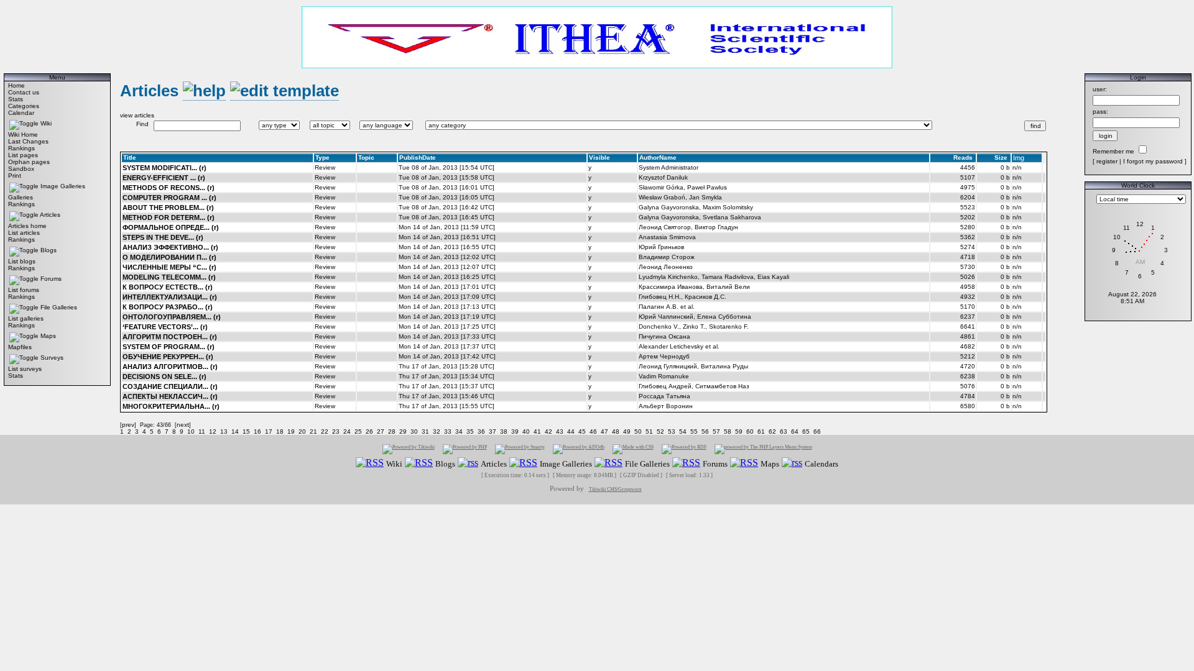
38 (503, 431)
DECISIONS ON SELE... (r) (164, 376)
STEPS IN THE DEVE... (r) (163, 237)
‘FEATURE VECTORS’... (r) (165, 327)
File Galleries (58, 307)
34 (459, 431)
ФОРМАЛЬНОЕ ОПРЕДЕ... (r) (171, 227)
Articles (50, 214)
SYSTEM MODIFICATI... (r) (164, 167)
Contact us (23, 92)
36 (481, 431)
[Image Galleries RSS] (523, 463)
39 (515, 431)
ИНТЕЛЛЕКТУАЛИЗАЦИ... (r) (170, 297)
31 (425, 431)
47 (604, 431)
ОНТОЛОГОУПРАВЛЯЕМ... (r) (172, 317)
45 (582, 431)
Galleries (20, 197)
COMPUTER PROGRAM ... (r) (169, 197)
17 (268, 431)
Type (322, 157)
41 (537, 431)
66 (817, 431)
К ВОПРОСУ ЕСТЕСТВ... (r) (168, 287)
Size (1000, 157)
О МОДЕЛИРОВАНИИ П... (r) (169, 257)
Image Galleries (62, 186)
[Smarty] (520, 449)
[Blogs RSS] (419, 463)
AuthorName (658, 157)
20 (302, 431)
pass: (1100, 111)
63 (783, 431)
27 (380, 431)
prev (128, 424)
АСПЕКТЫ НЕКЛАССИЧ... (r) (170, 396)
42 (548, 431)
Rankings (21, 148)
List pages (23, 155)
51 (649, 431)
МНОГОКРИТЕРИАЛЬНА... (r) (171, 406)
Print (14, 175)
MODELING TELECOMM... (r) (169, 277)
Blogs (48, 250)
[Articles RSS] (468, 463)
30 (414, 431)
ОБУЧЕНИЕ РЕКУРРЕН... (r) (168, 356)
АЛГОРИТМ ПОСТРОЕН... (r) (170, 336)
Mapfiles (20, 347)
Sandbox (21, 168)
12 (212, 431)
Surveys (51, 357)
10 (191, 431)
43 (559, 431)
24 (347, 431)
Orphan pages (29, 161)
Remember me (1113, 151)
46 (593, 431)
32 (436, 431)
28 (392, 431)
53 (671, 431)
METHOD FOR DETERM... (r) (169, 217)
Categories (23, 106)
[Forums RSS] (686, 463)
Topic (366, 157)
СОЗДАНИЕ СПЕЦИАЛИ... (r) (170, 386)
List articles (24, 232)
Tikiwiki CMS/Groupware (615, 489)
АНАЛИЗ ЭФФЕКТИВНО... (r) (170, 247)
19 (291, 431)
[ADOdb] (579, 449)
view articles (137, 115)
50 (638, 431)
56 (705, 431)
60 (750, 431)
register (1107, 161)
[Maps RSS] (744, 463)
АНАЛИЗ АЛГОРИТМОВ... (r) (170, 366)
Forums (51, 278)
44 (571, 431)
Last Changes (28, 141)
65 (806, 431)
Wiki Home (23, 134)
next (183, 424)
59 (739, 431)
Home (16, 85)
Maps (48, 335)
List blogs (21, 261)
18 (280, 431)
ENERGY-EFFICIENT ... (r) (164, 177)
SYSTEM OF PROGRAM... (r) (169, 346)
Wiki (46, 123)
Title (129, 157)
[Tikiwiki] (408, 449)
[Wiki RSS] (370, 463)
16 (257, 431)
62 (772, 431)
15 (246, 431)
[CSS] (633, 449)
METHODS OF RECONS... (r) (169, 187)
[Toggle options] (24, 123)
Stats (15, 99)
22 (324, 431)
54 (683, 431)
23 (336, 431)
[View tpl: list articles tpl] (284, 91)
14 (235, 431)
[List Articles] (204, 91)
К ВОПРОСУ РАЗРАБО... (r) (168, 307)
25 (358, 431)
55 (694, 431)
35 (470, 431)
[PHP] (465, 449)
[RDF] (684, 449)
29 (403, 431)
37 (492, 431)
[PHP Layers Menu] (763, 449)
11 (201, 431)
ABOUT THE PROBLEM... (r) (168, 207)
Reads (963, 157)
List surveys (25, 368)
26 (369, 431)
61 (761, 431)
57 (716, 431)
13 (224, 431)
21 (313, 431)
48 (615, 431)
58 (727, 431)
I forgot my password (1153, 161)
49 (627, 431)
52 (660, 431)
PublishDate (417, 157)
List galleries (26, 318)
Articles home (27, 225)
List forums (23, 289)
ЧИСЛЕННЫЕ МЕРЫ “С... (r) (169, 267)
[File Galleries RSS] (608, 463)
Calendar (21, 112)
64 (794, 431)
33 (447, 431)
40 (526, 431)
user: (1100, 89)
